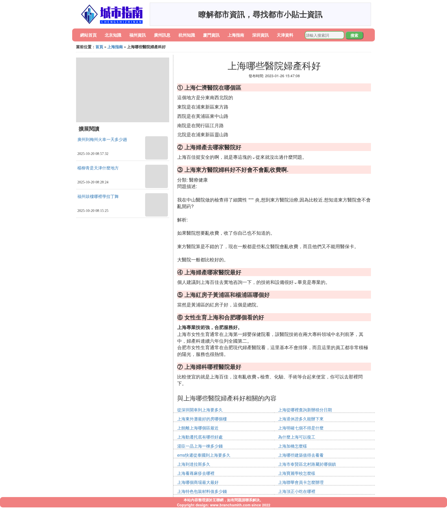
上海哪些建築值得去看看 (301, 455)
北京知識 (113, 35)
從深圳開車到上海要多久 (200, 410)
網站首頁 (88, 35)
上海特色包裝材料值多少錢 (202, 491)
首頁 (99, 46)
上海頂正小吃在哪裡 (296, 491)
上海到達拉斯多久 (193, 464)
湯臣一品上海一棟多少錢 (200, 446)
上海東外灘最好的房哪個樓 (202, 419)
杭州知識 (186, 35)
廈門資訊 (211, 35)
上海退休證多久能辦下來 (301, 419)
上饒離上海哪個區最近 (198, 428)
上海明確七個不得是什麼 (301, 428)
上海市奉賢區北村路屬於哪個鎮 (307, 464)
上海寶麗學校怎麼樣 (296, 473)
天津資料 (285, 35)
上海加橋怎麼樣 (292, 446)
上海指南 (236, 35)
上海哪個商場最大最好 (198, 482)
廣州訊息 (162, 35)
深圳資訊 (260, 35)
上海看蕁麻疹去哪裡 (195, 473)
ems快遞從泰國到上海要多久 (203, 455)
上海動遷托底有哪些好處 (200, 437)
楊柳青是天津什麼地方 (98, 168)
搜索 (354, 35)
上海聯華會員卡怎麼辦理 (301, 482)
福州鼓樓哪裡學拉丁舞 (98, 196)
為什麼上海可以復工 (296, 437)
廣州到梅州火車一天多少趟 (102, 139)
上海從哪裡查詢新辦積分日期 (305, 410)
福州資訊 (137, 35)
